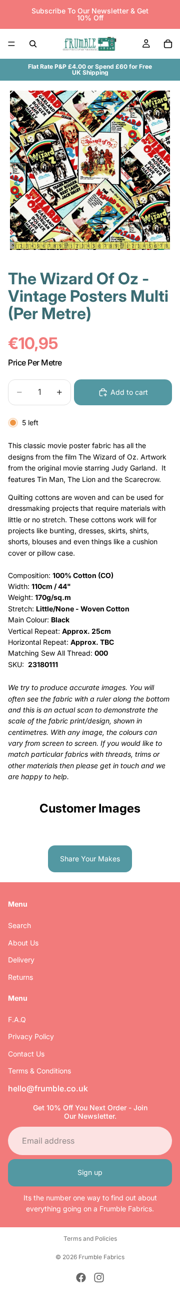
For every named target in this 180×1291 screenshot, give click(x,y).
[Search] (33, 44)
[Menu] (11, 43)
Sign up (90, 1172)
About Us (23, 943)
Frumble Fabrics (101, 1257)
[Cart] (168, 44)
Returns (20, 977)
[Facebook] (81, 1278)
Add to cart (129, 392)
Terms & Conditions (39, 1070)
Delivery (21, 959)
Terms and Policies (90, 1238)
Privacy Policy (31, 1037)
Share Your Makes (90, 858)
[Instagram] (99, 1278)
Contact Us (26, 1054)
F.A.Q (17, 1019)
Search (19, 926)
